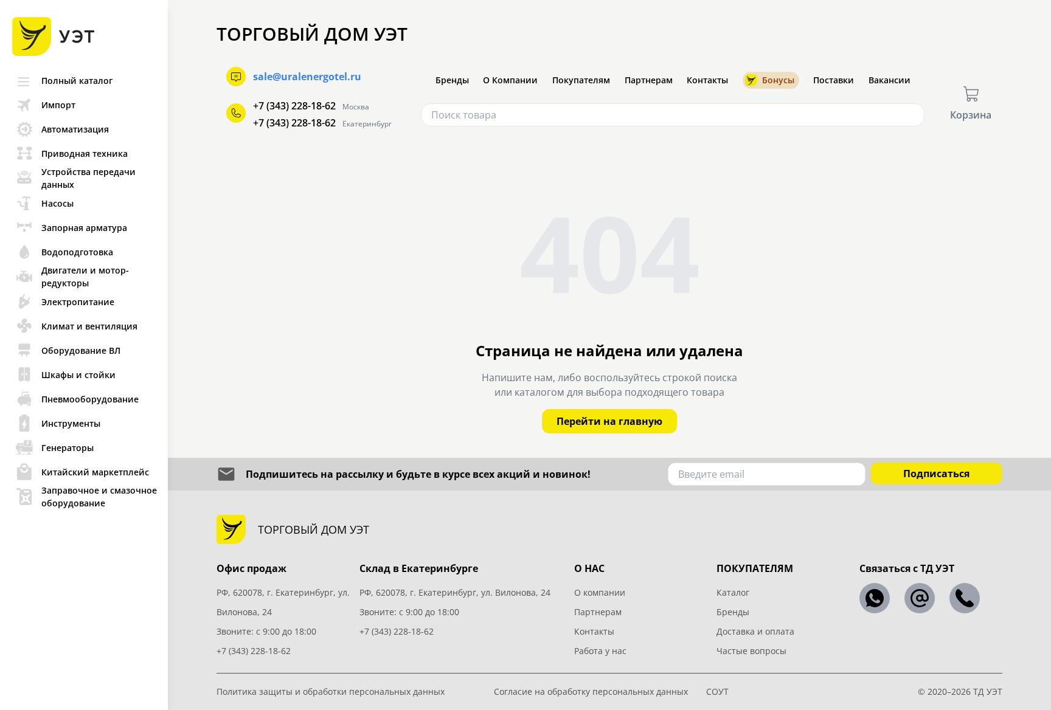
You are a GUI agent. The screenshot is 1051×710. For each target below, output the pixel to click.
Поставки (833, 80)
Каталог (732, 592)
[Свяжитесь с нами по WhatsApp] (874, 598)
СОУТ (717, 691)
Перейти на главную (609, 421)
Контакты (707, 80)
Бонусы (778, 80)
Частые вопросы (751, 651)
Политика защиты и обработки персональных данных (331, 691)
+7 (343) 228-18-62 (294, 105)
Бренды (452, 80)
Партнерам (649, 80)
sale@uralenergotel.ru (307, 76)
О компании (599, 592)
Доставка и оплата (755, 631)
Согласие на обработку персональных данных (591, 691)
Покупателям (581, 80)
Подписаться (936, 473)
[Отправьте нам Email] (919, 598)
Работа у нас (600, 651)
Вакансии (890, 80)
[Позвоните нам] (964, 598)
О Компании (510, 80)
